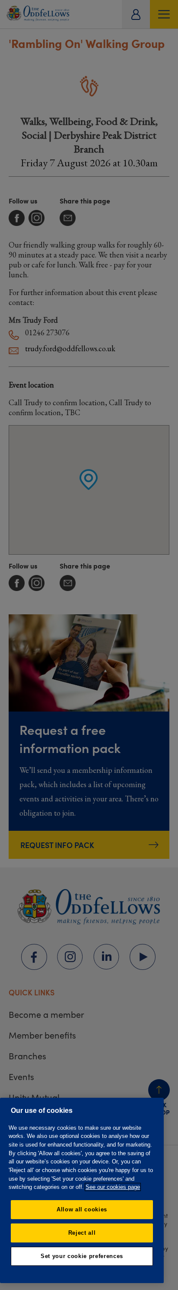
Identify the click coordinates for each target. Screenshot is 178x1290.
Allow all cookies (82, 1209)
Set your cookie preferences (82, 1256)
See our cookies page (113, 1187)
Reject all (82, 1233)
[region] (82, 1190)
